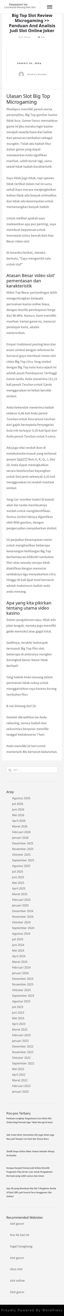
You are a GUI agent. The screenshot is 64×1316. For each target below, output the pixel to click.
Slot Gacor (25, 37)
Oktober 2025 (21, 855)
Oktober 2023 (21, 990)
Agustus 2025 (21, 866)
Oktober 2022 (21, 1058)
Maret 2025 (19, 894)
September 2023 (23, 996)
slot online (17, 1280)
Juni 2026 (18, 809)
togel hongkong (21, 1246)
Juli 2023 (17, 1007)
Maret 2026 (19, 826)
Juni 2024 (18, 945)
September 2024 (23, 928)
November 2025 (22, 849)
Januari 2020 (20, 1091)
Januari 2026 (20, 838)
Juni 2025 (18, 877)
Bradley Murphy (37, 74)
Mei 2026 (18, 815)
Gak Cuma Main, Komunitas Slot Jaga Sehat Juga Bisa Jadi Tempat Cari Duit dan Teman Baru (30, 1137)
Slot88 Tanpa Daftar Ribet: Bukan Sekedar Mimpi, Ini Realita (30, 1153)
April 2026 (18, 821)
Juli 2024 (17, 939)
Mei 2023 (18, 1018)
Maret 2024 (19, 962)
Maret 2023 (19, 1029)
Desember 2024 (22, 911)
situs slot (16, 1269)
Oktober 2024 (21, 922)
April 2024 (18, 956)
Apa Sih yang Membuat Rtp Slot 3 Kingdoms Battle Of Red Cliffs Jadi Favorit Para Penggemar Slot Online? (31, 1192)
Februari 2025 (21, 900)
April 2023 (18, 1024)
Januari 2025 (20, 905)
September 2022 (23, 1063)
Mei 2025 (18, 883)
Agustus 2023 (21, 1001)
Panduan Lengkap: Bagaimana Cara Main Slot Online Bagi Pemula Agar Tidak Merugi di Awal (29, 1120)
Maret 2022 (19, 1080)
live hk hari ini (19, 1235)
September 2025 (23, 860)
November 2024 (22, 917)
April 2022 (18, 1075)
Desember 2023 (22, 979)
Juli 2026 (17, 804)
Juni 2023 (18, 1013)
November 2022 (22, 1052)
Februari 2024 (21, 967)
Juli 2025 (17, 871)
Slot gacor (17, 1292)
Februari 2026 (21, 832)
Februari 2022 (21, 1086)
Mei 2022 (18, 1069)
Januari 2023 (20, 1041)
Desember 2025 (22, 843)
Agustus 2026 (21, 798)
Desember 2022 (22, 1046)
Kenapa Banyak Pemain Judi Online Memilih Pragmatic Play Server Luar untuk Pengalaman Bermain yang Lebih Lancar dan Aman (29, 1172)
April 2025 (18, 888)
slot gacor (17, 1223)
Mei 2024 (18, 950)
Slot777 (22, 459)
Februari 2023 (21, 1035)
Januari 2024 (20, 973)
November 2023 (22, 984)
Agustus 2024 (21, 934)
